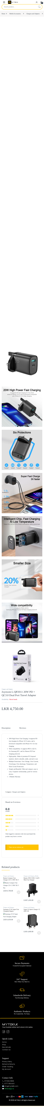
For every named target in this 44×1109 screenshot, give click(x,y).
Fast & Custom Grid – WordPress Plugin (5, 1108)
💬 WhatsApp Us (8, 1089)
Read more (18, 892)
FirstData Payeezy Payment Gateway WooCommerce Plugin (32, 1108)
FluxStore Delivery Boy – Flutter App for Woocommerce (21, 1108)
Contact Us (6, 1050)
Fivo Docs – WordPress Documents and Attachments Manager (38, 1108)
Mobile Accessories (15, 14)
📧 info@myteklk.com (10, 1086)
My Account (6, 1069)
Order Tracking (7, 1067)
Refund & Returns (8, 1064)
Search (39, 6)
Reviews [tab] (22, 728)
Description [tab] (6, 728)
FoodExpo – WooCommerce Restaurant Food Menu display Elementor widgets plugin (28, 1108)
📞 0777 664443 (8, 1084)
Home (3, 14)
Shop (4, 1045)
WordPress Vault (2, 1108)
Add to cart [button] (39, 901)
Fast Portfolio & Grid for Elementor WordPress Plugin (10, 1108)
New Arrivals (6, 1047)
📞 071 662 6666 (8, 1081)
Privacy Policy (7, 1061)
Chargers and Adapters (33, 14)
